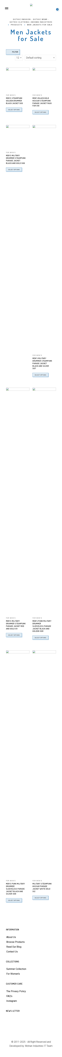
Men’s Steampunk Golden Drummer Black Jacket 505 (14, 100)
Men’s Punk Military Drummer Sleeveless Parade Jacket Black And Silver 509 (15, 889)
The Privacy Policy (16, 991)
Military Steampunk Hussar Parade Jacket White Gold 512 (42, 887)
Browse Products (15, 942)
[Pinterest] (27, 1025)
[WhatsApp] (31, 1030)
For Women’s (13, 973)
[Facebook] (20, 1025)
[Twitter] (12, 1025)
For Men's (11, 95)
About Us (11, 937)
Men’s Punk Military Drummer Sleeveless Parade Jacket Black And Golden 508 (42, 626)
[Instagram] (49, 1025)
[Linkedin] (42, 1025)
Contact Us (12, 951)
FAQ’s (9, 996)
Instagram (11, 1001)
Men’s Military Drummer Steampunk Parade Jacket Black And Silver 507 (42, 363)
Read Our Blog (13, 946)
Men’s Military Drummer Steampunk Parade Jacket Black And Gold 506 (16, 159)
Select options (14, 109)
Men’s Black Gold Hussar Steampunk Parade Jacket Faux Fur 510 (42, 102)
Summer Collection (16, 969)
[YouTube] (34, 1025)
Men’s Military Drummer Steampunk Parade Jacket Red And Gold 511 (16, 625)
